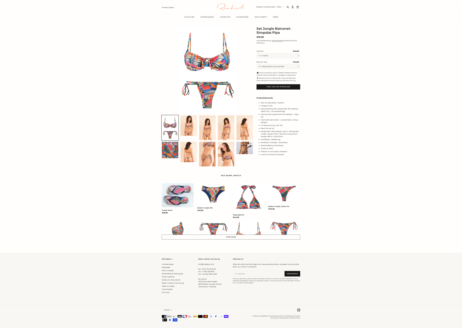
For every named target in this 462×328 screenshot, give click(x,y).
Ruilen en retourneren (171, 280)
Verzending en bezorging (172, 274)
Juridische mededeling (260, 316)
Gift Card (165, 292)
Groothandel (167, 289)
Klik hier (297, 281)
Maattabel (166, 267)
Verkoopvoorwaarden (276, 316)
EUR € (167, 310)
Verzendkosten (277, 41)
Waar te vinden (168, 286)
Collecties (297, 316)
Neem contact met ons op (173, 283)
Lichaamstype (167, 264)
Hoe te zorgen (168, 270)
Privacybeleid (288, 316)
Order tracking (168, 277)
